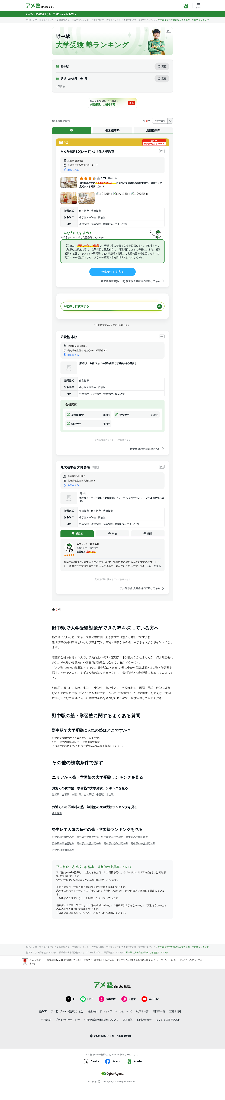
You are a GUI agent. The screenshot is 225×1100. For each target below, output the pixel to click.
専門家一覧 (159, 1011)
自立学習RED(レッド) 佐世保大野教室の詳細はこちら (130, 281)
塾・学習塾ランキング (45, 19)
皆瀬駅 (55, 794)
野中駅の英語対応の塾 (89, 843)
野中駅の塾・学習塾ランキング (140, 19)
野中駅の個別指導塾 (63, 849)
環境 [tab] (149, 533)
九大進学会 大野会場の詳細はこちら (140, 588)
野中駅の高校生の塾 (112, 837)
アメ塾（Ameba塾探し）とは (67, 1011)
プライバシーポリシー (67, 1019)
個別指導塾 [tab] (112, 130)
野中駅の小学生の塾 (63, 837)
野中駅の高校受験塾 (63, 843)
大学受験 (111, 999)
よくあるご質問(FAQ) (168, 1019)
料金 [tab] (114, 533)
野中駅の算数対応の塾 (143, 843)
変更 (164, 66)
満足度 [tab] (79, 533)
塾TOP (29, 19)
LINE (90, 999)
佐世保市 (57, 813)
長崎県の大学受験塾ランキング (74, 952)
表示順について (63, 120)
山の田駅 (89, 794)
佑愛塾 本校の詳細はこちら (145, 448)
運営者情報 (175, 1011)
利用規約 (46, 1019)
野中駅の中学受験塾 (137, 837)
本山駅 (110, 794)
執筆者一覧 (142, 1011)
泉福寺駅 (77, 794)
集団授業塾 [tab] (153, 130)
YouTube (154, 999)
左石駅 (65, 794)
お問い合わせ (144, 1019)
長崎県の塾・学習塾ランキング (74, 19)
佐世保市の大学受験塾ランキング (107, 952)
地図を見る (73, 169)
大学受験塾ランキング (45, 952)
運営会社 (128, 1019)
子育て (132, 999)
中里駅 (100, 794)
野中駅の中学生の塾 (88, 837)
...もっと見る (154, 566)
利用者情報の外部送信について (101, 1019)
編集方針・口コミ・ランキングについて (110, 1011)
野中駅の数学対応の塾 (116, 843)
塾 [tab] (71, 130)
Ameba (95, 1061)
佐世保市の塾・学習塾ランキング (107, 19)
